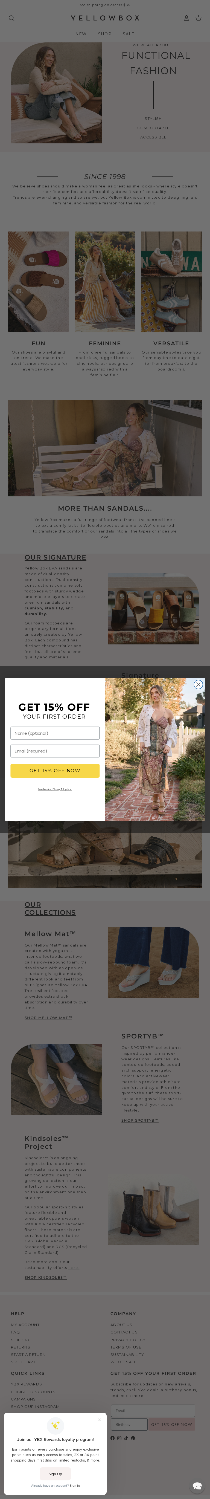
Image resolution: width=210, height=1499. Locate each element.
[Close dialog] (198, 684)
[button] (197, 1486)
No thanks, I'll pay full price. (55, 789)
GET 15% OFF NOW (55, 771)
